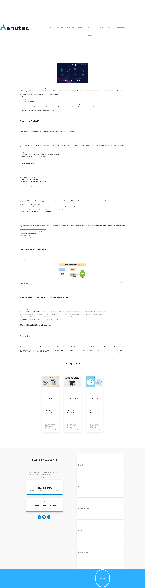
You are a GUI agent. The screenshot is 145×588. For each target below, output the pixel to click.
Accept (102, 578)
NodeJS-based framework (29, 173)
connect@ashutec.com (35, 353)
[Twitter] (44, 517)
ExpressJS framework (107, 173)
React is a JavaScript (24, 200)
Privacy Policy (70, 569)
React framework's (25, 285)
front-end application (27, 286)
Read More (52, 429)
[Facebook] (49, 517)
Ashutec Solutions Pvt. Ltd (59, 350)
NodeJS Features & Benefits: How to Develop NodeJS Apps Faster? (33, 229)
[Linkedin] (39, 517)
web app (107, 90)
